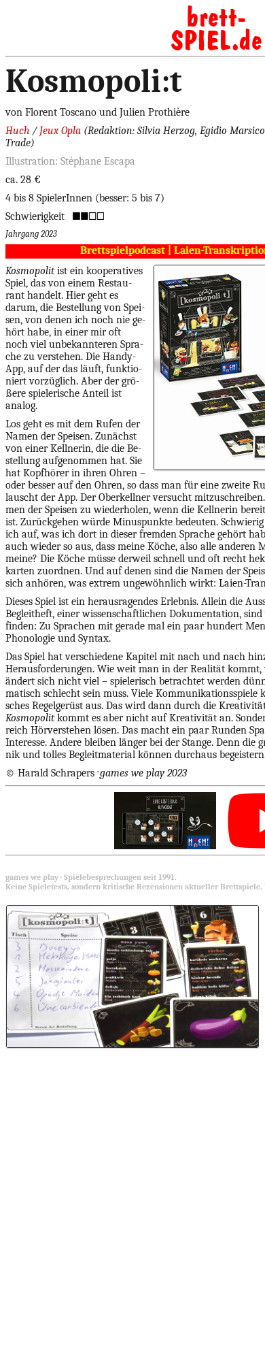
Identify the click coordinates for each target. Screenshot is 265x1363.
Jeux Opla (60, 131)
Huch (17, 131)
